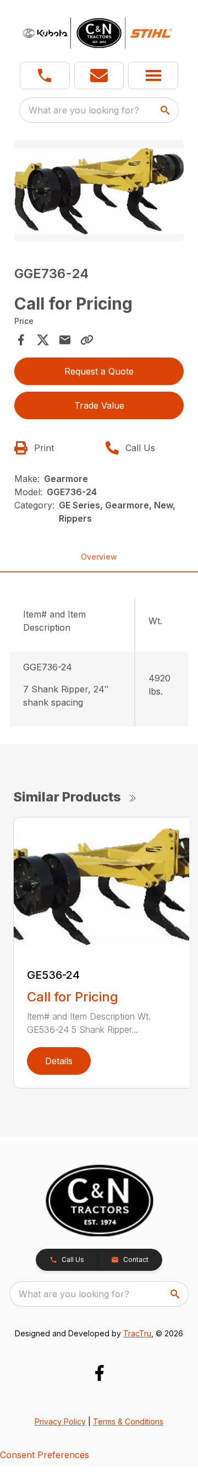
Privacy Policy (60, 1421)
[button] (45, 75)
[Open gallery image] (99, 191)
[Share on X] (43, 339)
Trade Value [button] (99, 405)
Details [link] (59, 1060)
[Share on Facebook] (21, 339)
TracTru (137, 1333)
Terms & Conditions (128, 1421)
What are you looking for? (84, 110)
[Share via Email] (65, 339)
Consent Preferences (44, 1454)
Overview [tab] (99, 556)
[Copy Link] (87, 339)
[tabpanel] (99, 192)
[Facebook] (99, 1373)
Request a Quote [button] (99, 371)
